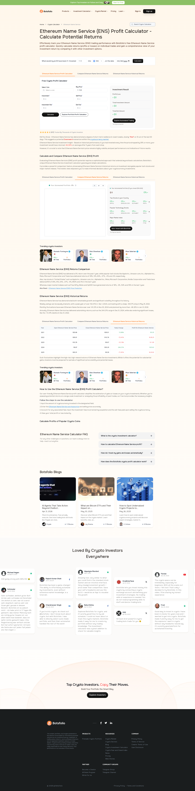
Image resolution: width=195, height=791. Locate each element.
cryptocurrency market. (99, 139)
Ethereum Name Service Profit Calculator (57, 74)
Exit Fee (78, 105)
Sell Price (79, 96)
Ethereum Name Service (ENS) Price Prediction (65, 288)
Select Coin (45, 87)
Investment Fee (47, 105)
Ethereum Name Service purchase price (64, 407)
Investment (45, 96)
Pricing (113, 11)
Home (42, 24)
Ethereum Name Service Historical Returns (129, 74)
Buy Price (79, 87)
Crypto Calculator (54, 24)
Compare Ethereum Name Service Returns (92, 74)
